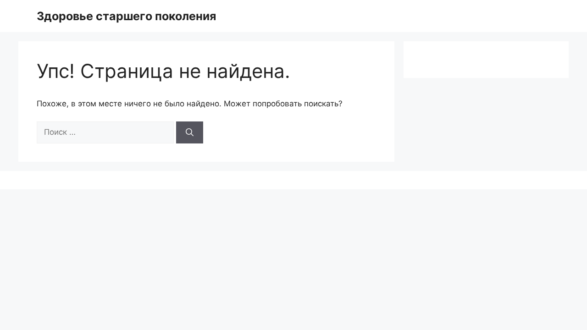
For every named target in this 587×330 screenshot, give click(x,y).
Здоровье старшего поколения (126, 16)
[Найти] (189, 132)
